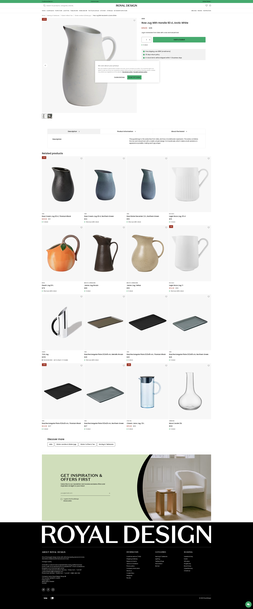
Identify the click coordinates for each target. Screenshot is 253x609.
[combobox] (207, 1)
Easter (185, 559)
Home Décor (158, 563)
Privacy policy (130, 566)
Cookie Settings (119, 77)
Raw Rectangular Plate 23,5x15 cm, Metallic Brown (103, 354)
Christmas (187, 570)
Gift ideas (187, 561)
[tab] (73, 131)
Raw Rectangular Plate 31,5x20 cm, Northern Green (104, 423)
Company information (133, 568)
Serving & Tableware (161, 556)
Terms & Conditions (132, 563)
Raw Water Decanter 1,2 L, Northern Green (143, 216)
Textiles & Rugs (159, 561)
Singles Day (187, 563)
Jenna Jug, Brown (91, 285)
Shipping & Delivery (132, 559)
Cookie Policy (130, 573)
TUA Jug (45, 354)
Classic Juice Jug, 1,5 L (135, 423)
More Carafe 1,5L (175, 423)
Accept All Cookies (134, 77)
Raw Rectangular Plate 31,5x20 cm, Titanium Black (61, 423)
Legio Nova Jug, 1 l (176, 285)
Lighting (157, 559)
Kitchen (157, 566)
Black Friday (187, 566)
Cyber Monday (188, 568)
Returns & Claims (131, 561)
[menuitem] (44, 10)
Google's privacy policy (140, 72)
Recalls (128, 578)
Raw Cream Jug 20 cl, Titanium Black (56, 216)
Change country (47, 561)
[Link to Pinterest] (43, 589)
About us (129, 570)
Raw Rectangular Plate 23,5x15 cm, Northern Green (188, 354)
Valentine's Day (188, 556)
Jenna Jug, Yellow (134, 285)
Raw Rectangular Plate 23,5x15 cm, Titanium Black (146, 354)
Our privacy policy (127, 72)
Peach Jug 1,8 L (47, 285)
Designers (129, 575)
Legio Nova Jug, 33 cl (177, 216)
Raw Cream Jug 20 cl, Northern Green (99, 216)
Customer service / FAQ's (133, 556)
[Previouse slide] (45, 65)
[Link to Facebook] (48, 589)
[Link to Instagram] (53, 589)
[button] (207, 1)
